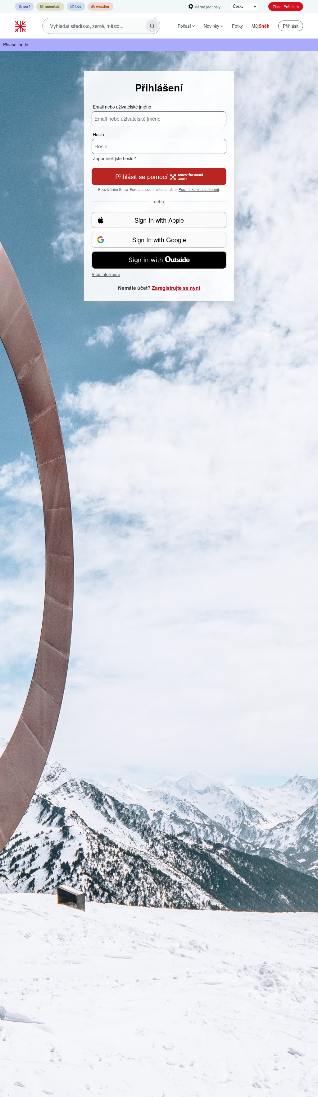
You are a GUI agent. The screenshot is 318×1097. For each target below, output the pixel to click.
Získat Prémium (286, 6)
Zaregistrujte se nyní (176, 287)
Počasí (184, 26)
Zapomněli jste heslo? (114, 158)
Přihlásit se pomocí (141, 176)
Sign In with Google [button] (159, 239)
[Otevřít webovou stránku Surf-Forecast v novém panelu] (24, 6)
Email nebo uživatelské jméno (122, 107)
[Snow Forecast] (21, 26)
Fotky (237, 26)
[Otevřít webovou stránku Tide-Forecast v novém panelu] (76, 6)
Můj (261, 26)
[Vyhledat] (152, 26)
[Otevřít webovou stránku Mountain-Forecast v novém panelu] (50, 6)
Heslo (98, 134)
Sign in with (146, 260)
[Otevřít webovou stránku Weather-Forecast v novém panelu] (100, 6)
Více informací (106, 274)
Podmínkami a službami (199, 189)
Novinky (211, 26)
